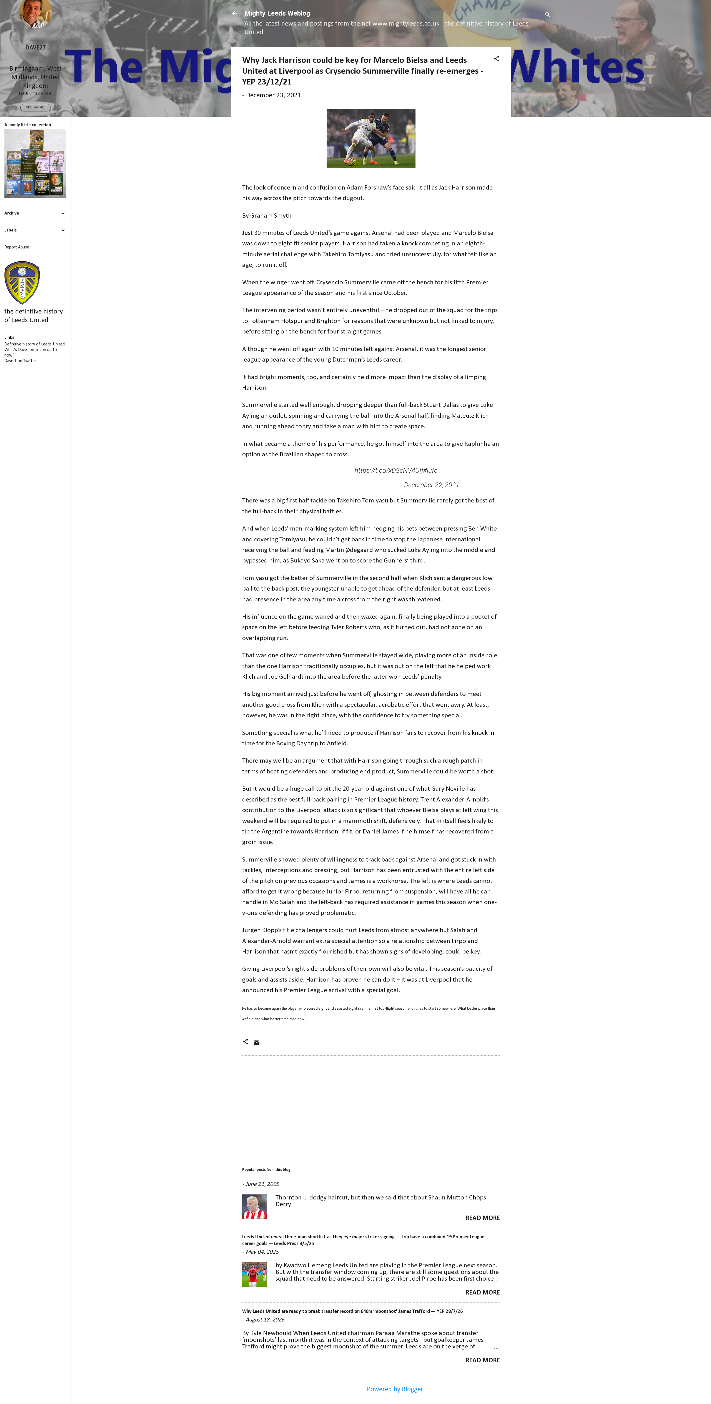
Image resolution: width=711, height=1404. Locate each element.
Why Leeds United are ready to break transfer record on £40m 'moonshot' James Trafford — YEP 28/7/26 (352, 1311)
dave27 (35, 48)
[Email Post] (256, 1044)
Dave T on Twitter (20, 361)
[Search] (547, 15)
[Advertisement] (533, 130)
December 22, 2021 (431, 485)
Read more (482, 1218)
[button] (496, 59)
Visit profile (35, 107)
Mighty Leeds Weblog (277, 13)
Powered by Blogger (394, 1389)
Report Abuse (16, 247)
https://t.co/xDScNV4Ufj (389, 470)
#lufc (430, 470)
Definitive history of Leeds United (34, 344)
